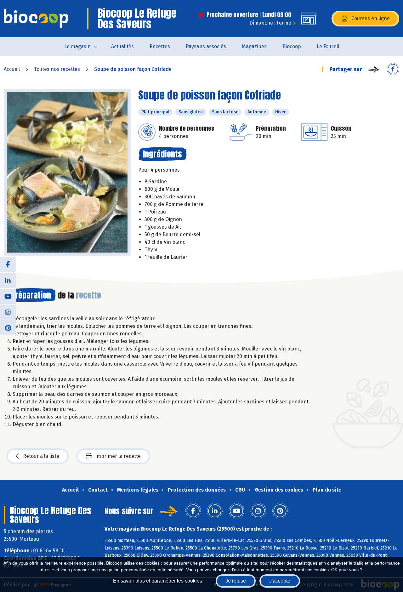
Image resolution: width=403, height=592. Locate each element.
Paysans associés (206, 46)
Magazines (254, 46)
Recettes (160, 46)
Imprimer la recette (118, 456)
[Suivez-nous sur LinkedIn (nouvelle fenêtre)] (8, 280)
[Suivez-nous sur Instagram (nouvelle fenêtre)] (8, 312)
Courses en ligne (370, 18)
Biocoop (291, 46)
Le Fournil (328, 46)
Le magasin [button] (77, 46)
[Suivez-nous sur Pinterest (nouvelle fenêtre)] (8, 327)
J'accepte (279, 580)
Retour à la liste (41, 456)
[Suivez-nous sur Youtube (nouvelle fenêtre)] (8, 296)
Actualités (122, 46)
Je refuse (235, 580)
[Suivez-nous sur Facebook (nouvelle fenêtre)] (8, 264)
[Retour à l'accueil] (36, 18)
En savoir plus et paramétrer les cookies (157, 580)
